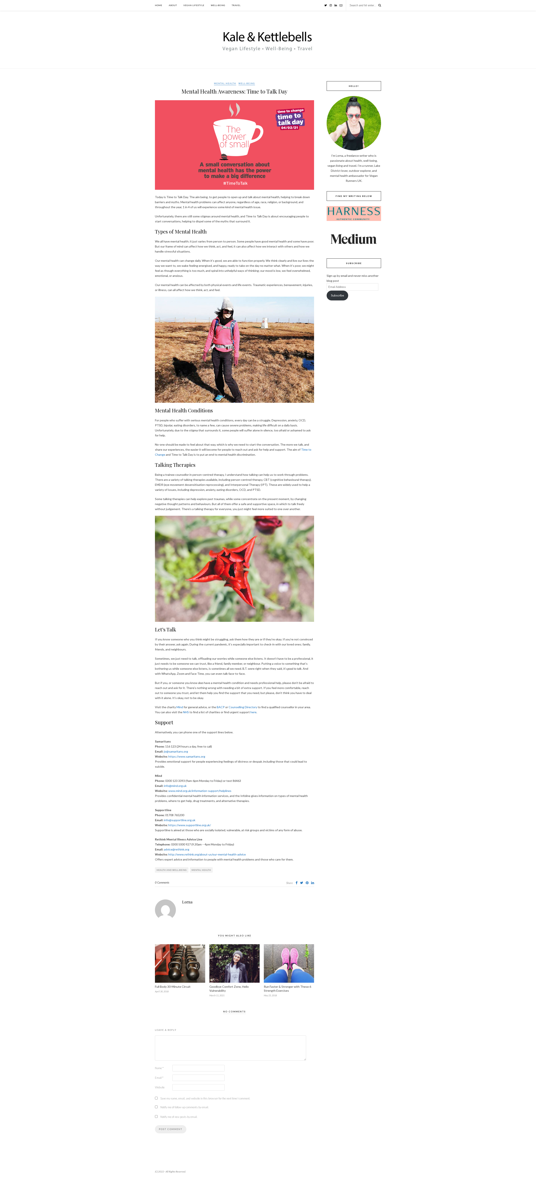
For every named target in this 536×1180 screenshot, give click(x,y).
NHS (186, 712)
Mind (180, 707)
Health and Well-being (172, 870)
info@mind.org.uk (175, 786)
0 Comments (162, 882)
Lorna (187, 901)
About (173, 5)
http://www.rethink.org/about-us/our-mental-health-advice (207, 854)
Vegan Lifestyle (193, 5)
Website (160, 1087)
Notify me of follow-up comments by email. (184, 1107)
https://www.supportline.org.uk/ (189, 825)
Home (158, 5)
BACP (221, 707)
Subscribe (337, 295)
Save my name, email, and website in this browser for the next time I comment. (205, 1098)
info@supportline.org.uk (179, 820)
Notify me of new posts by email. (178, 1116)
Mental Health (225, 83)
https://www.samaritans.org (186, 756)
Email (159, 1077)
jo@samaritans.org (176, 751)
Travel (236, 5)
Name (159, 1068)
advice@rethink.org (176, 849)
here (253, 712)
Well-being (218, 5)
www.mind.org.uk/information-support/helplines (199, 791)
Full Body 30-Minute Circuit (173, 986)
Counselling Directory (243, 707)
